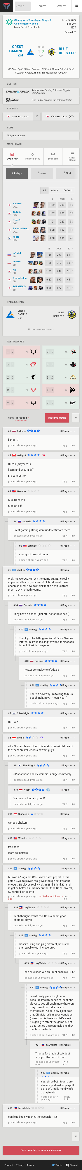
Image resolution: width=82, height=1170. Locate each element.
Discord (74, 1165)
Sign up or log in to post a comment (41, 1150)
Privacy (20, 1165)
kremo (20, 737)
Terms (30, 1165)
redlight (21, 455)
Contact (8, 1165)
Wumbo (21, 491)
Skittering (23, 814)
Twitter (59, 1165)
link (73, 445)
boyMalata (29, 907)
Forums (41, 6)
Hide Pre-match (57, 417)
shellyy (21, 570)
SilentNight (23, 713)
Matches (61, 6)
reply (64, 445)
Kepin (27, 789)
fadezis (21, 431)
